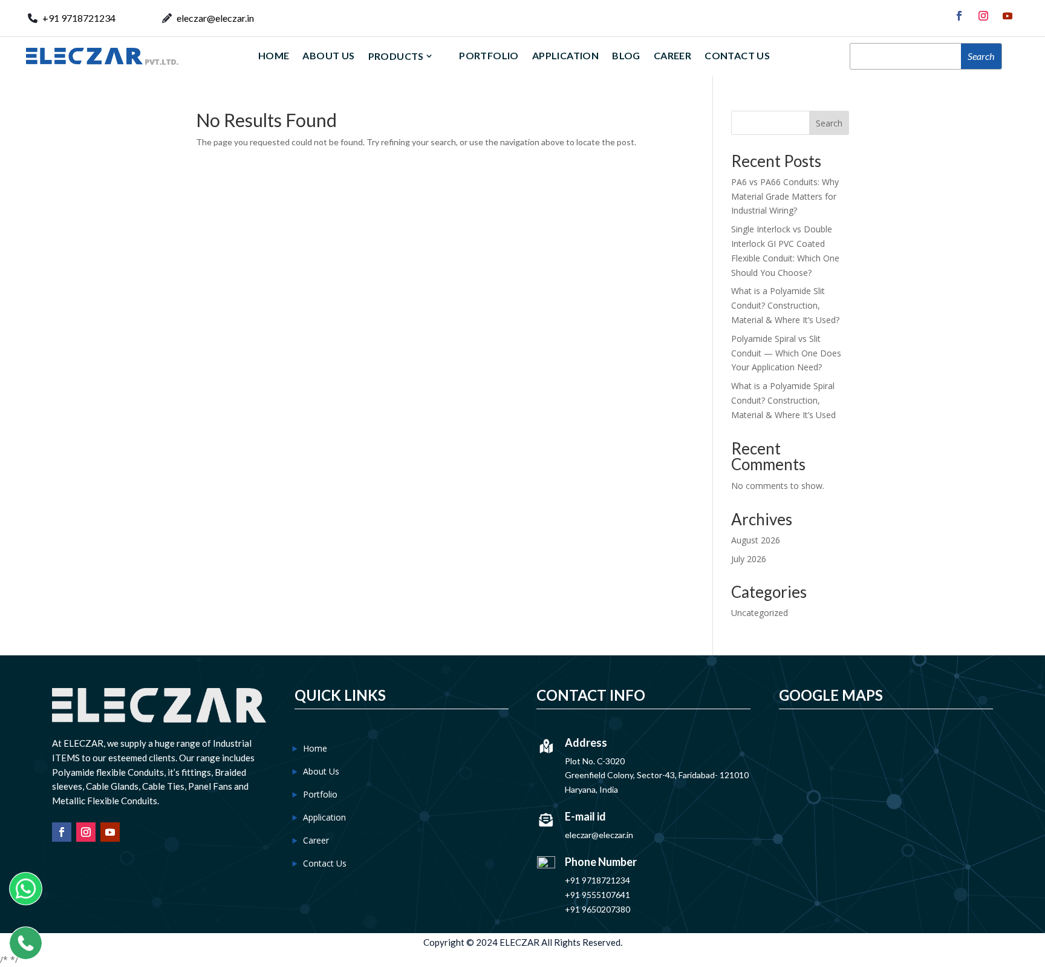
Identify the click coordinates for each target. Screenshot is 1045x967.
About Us (321, 771)
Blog (626, 55)
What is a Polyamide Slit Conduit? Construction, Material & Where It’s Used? (785, 305)
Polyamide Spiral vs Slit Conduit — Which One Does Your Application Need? (786, 353)
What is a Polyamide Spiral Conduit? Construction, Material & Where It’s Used (783, 400)
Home (274, 55)
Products (396, 56)
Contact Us (325, 863)
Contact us (737, 55)
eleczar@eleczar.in (215, 18)
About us (328, 55)
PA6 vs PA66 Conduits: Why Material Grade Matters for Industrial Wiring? (785, 196)
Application (565, 55)
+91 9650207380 (597, 909)
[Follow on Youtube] (1007, 15)
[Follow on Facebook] (959, 15)
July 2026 (748, 559)
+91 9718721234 (79, 18)
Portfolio (489, 55)
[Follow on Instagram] (983, 15)
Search (829, 123)
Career (672, 55)
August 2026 (755, 540)
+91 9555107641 (597, 895)
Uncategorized (759, 612)
